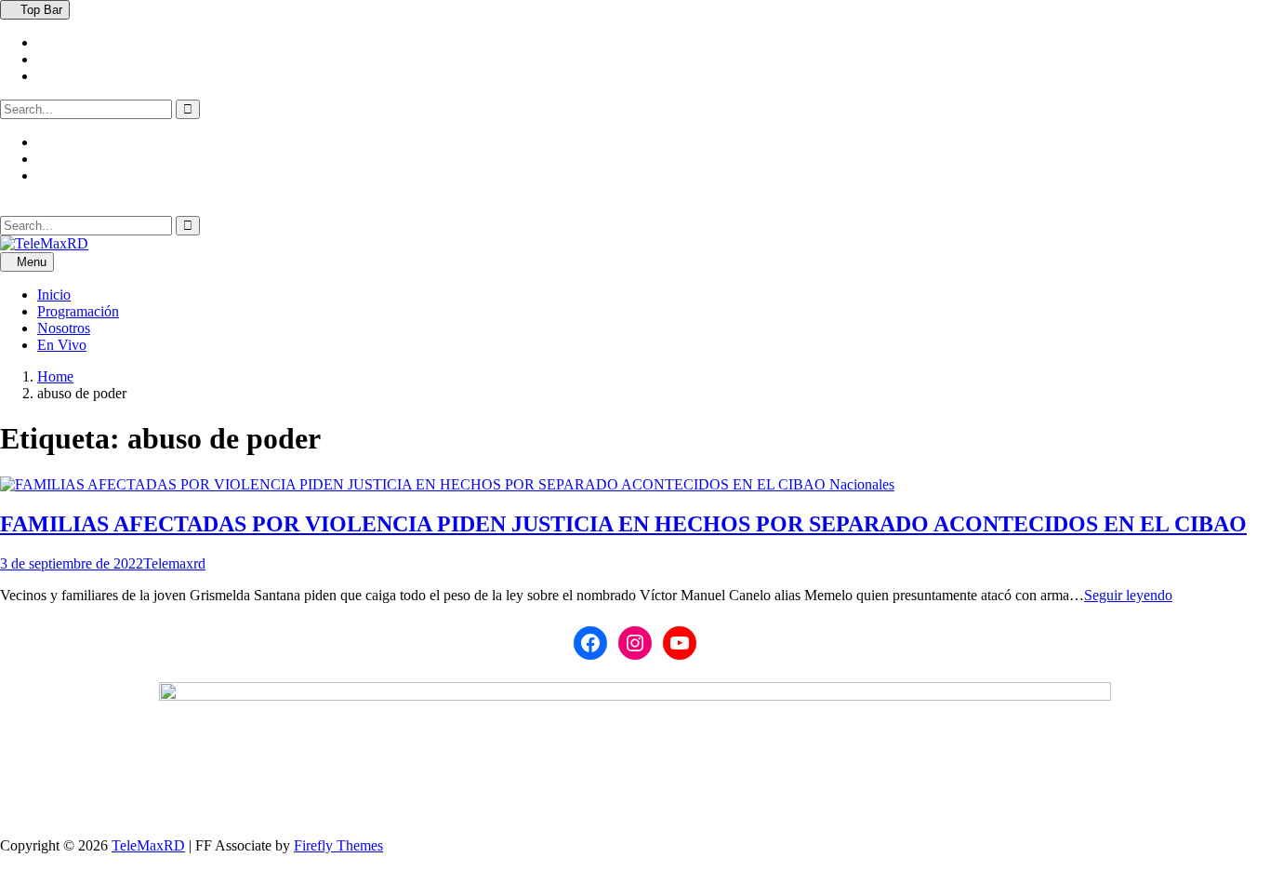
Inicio (54, 294)
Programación (78, 311)
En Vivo (61, 345)
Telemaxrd (174, 563)
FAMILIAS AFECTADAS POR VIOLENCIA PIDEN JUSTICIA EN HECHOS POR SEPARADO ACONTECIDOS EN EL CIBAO (623, 524)
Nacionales (861, 484)
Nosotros (63, 328)
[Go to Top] (5, 862)
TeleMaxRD (148, 845)
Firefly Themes (338, 845)
